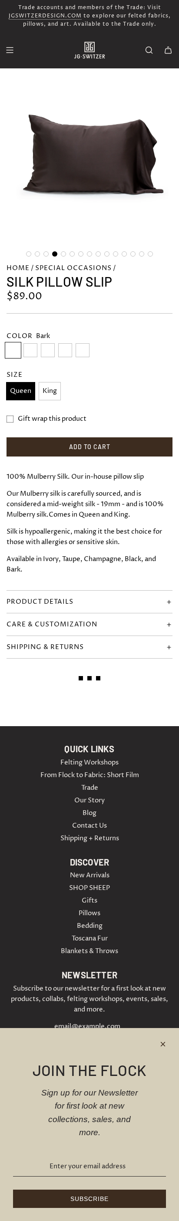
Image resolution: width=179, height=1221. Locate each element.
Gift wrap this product (52, 418)
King (50, 391)
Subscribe (89, 1198)
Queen (20, 391)
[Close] (162, 1044)
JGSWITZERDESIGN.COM (45, 16)
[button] (28, 254)
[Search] (149, 50)
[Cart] (168, 50)
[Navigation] (9, 50)
